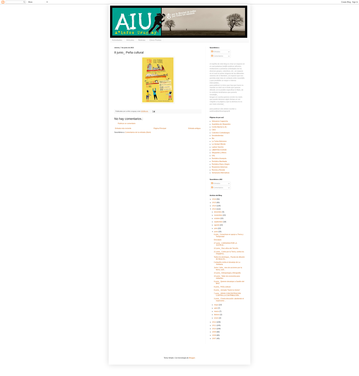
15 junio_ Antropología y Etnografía (227, 273)
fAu (213, 138)
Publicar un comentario (126, 123)
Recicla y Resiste (218, 170)
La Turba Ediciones (219, 141)
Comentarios (218, 56)
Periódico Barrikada (219, 161)
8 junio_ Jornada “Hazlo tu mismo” (227, 290)
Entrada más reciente (123, 128)
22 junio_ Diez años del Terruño (226, 248)
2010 (214, 329)
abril (216, 308)
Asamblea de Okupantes (221, 124)
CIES (214, 130)
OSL (213, 156)
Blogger (192, 358)
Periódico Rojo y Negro (221, 164)
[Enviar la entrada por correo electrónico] (153, 111)
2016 (214, 199)
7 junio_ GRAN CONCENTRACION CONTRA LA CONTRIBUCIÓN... (227, 294)
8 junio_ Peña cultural (222, 287)
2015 (214, 203)
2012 (214, 322)
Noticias (141, 40)
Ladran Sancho (218, 147)
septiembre (218, 222)
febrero (217, 315)
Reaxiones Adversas (219, 167)
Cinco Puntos (155, 40)
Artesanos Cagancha (220, 121)
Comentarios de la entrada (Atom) (138, 132)
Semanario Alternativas (220, 173)
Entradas (216, 52)
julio (216, 228)
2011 (214, 325)
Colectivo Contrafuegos (221, 133)
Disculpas (217, 240)
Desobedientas (217, 136)
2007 (214, 338)
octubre (217, 218)
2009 (214, 332)
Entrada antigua (194, 128)
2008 (214, 335)
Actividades (117, 40)
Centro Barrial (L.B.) (219, 127)
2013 (214, 209)
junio (216, 232)
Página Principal (160, 128)
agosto (217, 225)
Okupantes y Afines (219, 153)
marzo (216, 311)
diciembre (218, 212)
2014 (214, 206)
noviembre (218, 215)
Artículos (130, 40)
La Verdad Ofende (219, 144)
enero (216, 318)
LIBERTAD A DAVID (219, 150)
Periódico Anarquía (219, 158)
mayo (216, 305)
